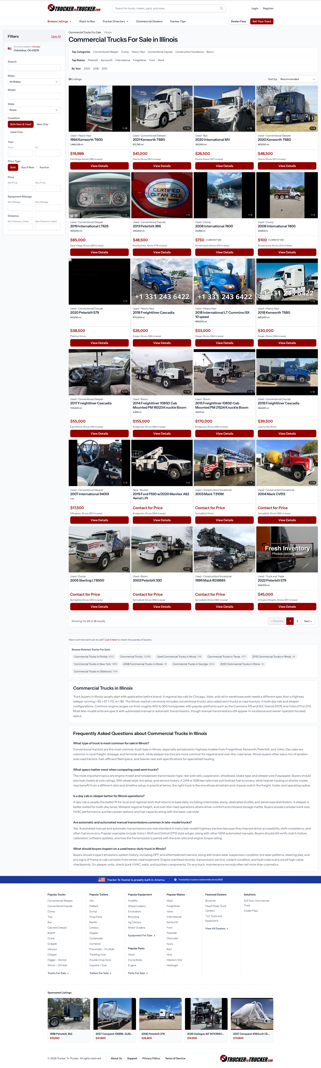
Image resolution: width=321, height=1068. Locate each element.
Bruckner (210, 900)
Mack (170, 900)
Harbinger (172, 965)
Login (255, 8)
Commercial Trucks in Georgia (193, 664)
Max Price (40, 182)
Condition (14, 118)
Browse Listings (58, 21)
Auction (44, 167)
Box (50, 922)
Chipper (52, 954)
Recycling (133, 916)
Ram (169, 949)
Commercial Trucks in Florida (94, 656)
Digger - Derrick (57, 960)
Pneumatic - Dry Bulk (101, 949)
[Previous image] (72, 109)
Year (10, 142)
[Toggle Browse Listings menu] (70, 21)
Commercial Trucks (135, 656)
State (11, 104)
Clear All (56, 36)
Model (12, 90)
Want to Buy (87, 21)
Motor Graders (136, 927)
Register (268, 8)
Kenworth (172, 922)
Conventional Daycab (60, 906)
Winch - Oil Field (57, 965)
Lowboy (93, 927)
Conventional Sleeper (60, 900)
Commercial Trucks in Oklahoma (96, 671)
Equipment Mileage (20, 196)
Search (12, 61)
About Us (116, 1058)
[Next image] (126, 109)
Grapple (52, 943)
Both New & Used (20, 124)
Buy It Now (27, 167)
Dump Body (135, 960)
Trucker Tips (178, 21)
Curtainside (96, 938)
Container (95, 943)
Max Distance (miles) (46, 221)
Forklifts (132, 900)
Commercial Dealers (149, 21)
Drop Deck (95, 916)
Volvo (170, 911)
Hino (169, 954)
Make (11, 75)
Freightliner (173, 906)
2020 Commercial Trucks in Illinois (242, 664)
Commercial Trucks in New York (95, 664)
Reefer (93, 922)
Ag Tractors (134, 922)
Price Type (14, 161)
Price (11, 177)
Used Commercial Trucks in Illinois (179, 656)
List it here (111, 639)
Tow (50, 916)
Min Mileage (14, 202)
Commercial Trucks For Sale (85, 32)
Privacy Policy (151, 1058)
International (174, 916)
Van (91, 900)
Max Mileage (41, 202)
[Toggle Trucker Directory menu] (127, 21)
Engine (132, 965)
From (10, 147)
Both (13, 167)
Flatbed (93, 906)
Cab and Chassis (57, 927)
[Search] (221, 8)
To (36, 147)
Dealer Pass (238, 21)
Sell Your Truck (261, 21)
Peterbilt (172, 933)
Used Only (16, 132)
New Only (42, 124)
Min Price (12, 182)
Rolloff (51, 933)
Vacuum (52, 949)
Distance (13, 216)
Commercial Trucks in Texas (226, 656)
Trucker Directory (114, 21)
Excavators (134, 911)
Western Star (174, 960)
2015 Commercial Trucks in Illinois (273, 656)
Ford (169, 927)
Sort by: (273, 79)
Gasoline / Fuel (98, 965)
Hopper (93, 933)
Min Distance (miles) (18, 221)
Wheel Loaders (137, 906)
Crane (51, 938)
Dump (51, 911)
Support (132, 1058)
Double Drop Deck (100, 960)
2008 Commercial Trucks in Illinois (145, 664)
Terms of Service (175, 1058)
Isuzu (170, 943)
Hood (131, 954)
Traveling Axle (97, 954)
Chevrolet (172, 938)
